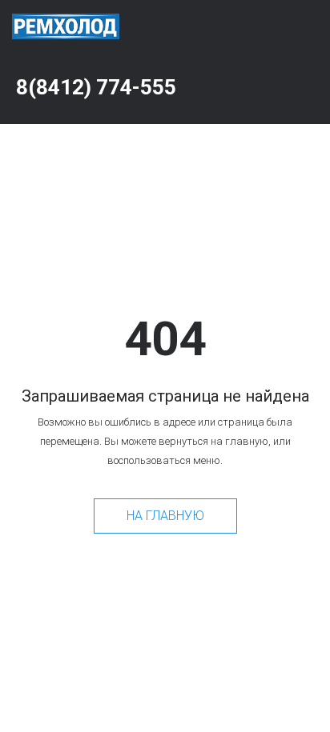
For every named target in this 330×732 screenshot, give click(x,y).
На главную (165, 515)
